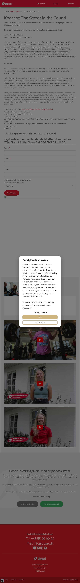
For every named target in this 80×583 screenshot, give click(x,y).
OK (40, 317)
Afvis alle (40, 322)
